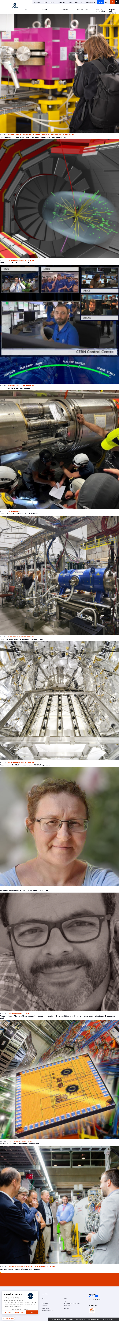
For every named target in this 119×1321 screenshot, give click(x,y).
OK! (32, 1312)
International (82, 9)
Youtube (96, 1296)
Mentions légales (80, 1319)
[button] (8, 1318)
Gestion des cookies (107, 1319)
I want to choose (20, 1312)
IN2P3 (27, 9)
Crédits (71, 1319)
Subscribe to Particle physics (0, 1272)
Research (45, 9)
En (106, 2)
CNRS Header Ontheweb (112, 2)
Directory (77, 2)
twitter (93, 1296)
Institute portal (89, 2)
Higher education (100, 10)
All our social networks (95, 1299)
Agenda (52, 2)
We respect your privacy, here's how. (12, 1306)
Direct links (37, 2)
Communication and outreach (72, 1303)
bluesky (89, 1296)
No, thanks (8, 1312)
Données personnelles (93, 1319)
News (45, 2)
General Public (61, 2)
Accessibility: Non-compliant (59, 1319)
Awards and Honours (112, 11)
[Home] (15, 5)
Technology (63, 9)
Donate (101, 2)
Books (70, 2)
